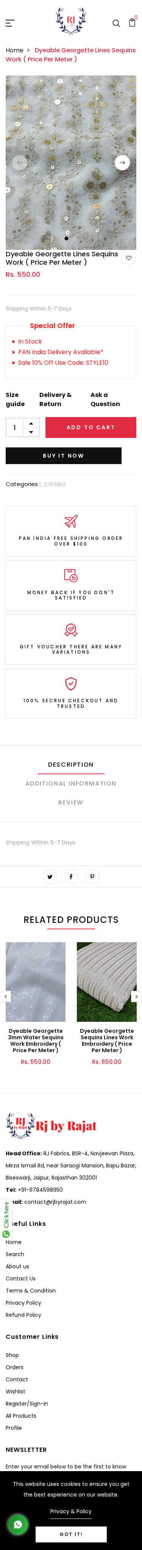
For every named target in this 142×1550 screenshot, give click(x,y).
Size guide (15, 399)
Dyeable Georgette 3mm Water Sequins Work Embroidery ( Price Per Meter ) (36, 1040)
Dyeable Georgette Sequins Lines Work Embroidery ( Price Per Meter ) (107, 1040)
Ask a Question (105, 399)
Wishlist (15, 1391)
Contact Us (21, 1278)
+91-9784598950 (39, 1190)
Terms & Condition (31, 1290)
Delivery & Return (55, 399)
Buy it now (63, 456)
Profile (14, 1428)
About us (17, 1266)
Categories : (23, 484)
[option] (71, 162)
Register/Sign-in (27, 1403)
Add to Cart (91, 427)
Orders (14, 1367)
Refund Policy (23, 1315)
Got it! (71, 1534)
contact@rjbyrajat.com (54, 1202)
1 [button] (66, 238)
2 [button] (75, 238)
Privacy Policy (23, 1303)
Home (14, 50)
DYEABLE (55, 484)
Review (71, 802)
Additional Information (71, 783)
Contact (17, 1379)
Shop (12, 1355)
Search (15, 1254)
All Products (21, 1416)
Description (71, 764)
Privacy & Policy (71, 1511)
